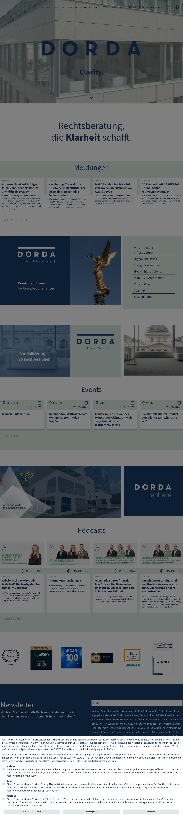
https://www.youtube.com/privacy (24, 805)
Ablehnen (151, 811)
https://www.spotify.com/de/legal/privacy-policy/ (33, 790)
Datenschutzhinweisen (104, 760)
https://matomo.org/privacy (21, 775)
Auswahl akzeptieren (32, 811)
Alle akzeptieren (91, 811)
